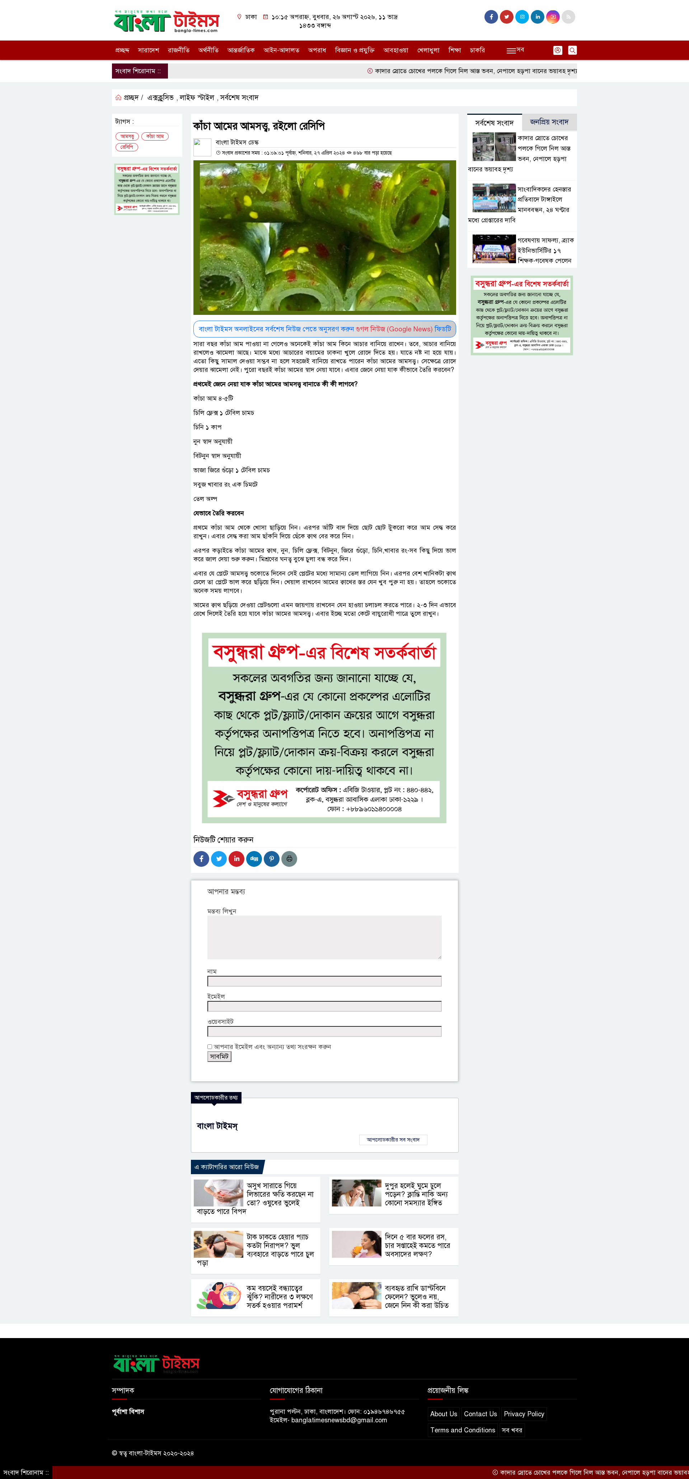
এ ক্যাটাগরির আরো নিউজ (226, 1167)
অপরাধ (317, 50)
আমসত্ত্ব (127, 136)
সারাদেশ (148, 50)
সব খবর (512, 1430)
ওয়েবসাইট (220, 1022)
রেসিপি (127, 147)
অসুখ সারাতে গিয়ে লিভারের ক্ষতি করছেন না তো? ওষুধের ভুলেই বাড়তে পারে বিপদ (255, 1198)
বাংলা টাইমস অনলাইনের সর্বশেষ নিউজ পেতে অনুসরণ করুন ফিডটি (325, 329)
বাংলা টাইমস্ (217, 1126)
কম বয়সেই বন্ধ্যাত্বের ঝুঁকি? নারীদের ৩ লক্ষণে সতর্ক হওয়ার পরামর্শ (280, 1297)
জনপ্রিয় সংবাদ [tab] (549, 122)
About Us (443, 1414)
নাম (212, 971)
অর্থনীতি (208, 50)
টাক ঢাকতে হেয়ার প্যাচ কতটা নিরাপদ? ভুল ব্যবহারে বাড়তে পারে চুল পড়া (255, 1250)
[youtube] (553, 17)
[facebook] (491, 17)
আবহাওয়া (396, 50)
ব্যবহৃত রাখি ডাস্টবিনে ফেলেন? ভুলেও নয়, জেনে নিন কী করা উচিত (417, 1297)
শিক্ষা (455, 50)
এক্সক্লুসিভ (160, 97)
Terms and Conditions (462, 1430)
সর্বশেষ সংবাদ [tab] (494, 123)
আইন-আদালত (281, 50)
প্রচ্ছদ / (132, 97)
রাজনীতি (178, 50)
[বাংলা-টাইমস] (167, 20)
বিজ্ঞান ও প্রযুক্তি (355, 50)
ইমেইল (216, 997)
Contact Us (480, 1414)
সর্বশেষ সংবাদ (239, 97)
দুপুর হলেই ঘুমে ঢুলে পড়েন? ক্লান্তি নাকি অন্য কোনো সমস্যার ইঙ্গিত (416, 1194)
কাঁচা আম (155, 136)
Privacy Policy (524, 1414)
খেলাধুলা (428, 50)
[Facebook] (201, 859)
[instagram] (522, 17)
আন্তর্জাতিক (241, 50)
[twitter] (507, 17)
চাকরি (477, 50)
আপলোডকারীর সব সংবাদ (393, 1140)
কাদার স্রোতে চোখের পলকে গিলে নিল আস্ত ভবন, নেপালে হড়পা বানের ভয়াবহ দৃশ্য (431, 71)
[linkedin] (537, 17)
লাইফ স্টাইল (197, 97)
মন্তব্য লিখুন (221, 911)
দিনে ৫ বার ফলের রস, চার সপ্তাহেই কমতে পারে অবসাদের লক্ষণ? (417, 1246)
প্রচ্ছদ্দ (122, 50)
